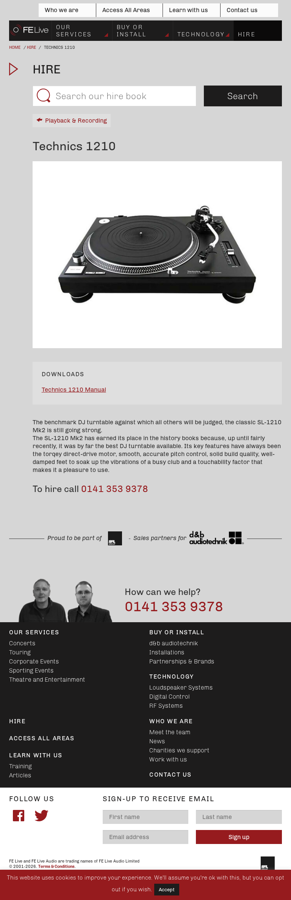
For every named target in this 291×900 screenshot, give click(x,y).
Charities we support (179, 750)
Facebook (18, 815)
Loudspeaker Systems (181, 687)
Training (20, 766)
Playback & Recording (76, 120)
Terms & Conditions (56, 866)
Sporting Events (31, 670)
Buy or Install (132, 30)
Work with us (168, 759)
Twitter (41, 815)
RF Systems (166, 705)
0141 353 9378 (114, 488)
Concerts (22, 643)
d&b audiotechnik (173, 643)
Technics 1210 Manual (74, 389)
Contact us (242, 10)
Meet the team (170, 732)
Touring (20, 652)
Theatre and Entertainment (47, 679)
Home (14, 47)
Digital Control (169, 696)
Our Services (74, 30)
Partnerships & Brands (181, 661)
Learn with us (188, 10)
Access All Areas (126, 10)
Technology (201, 34)
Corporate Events (34, 661)
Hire (247, 34)
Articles (20, 775)
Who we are (61, 10)
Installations (167, 652)
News (157, 741)
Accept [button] (167, 889)
